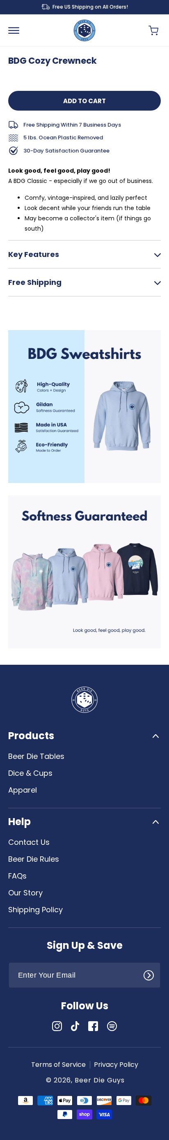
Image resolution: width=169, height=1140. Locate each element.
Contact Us (29, 842)
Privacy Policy (116, 1064)
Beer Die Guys (100, 1080)
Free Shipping (35, 282)
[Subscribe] (151, 974)
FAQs (17, 876)
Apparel (22, 790)
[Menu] (17, 30)
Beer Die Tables (36, 756)
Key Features (33, 254)
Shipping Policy (35, 909)
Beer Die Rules (33, 859)
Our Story (25, 893)
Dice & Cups (30, 773)
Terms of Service (58, 1064)
